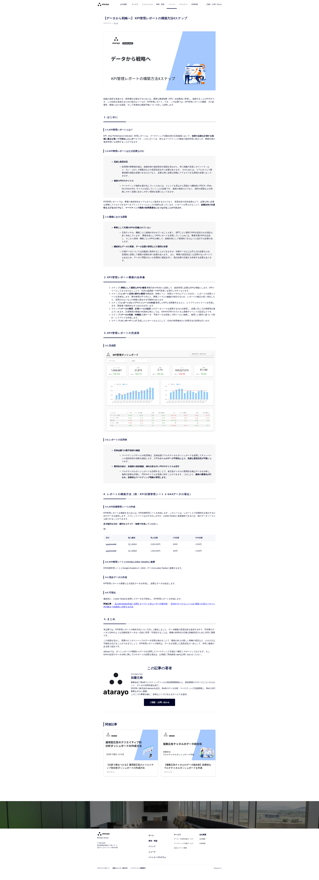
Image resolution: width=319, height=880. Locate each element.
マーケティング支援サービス (183, 843)
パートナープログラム (157, 857)
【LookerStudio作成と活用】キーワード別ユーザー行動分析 (141, 604)
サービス (135, 4)
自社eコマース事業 (180, 848)
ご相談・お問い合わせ (159, 702)
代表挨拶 (202, 843)
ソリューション (147, 4)
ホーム (151, 835)
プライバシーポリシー (103, 868)
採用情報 (194, 4)
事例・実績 (160, 4)
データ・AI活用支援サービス (183, 839)
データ (116, 23)
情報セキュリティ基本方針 (120, 868)
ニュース (152, 852)
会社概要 (123, 4)
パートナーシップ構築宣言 (138, 868)
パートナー (183, 4)
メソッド (171, 4)
